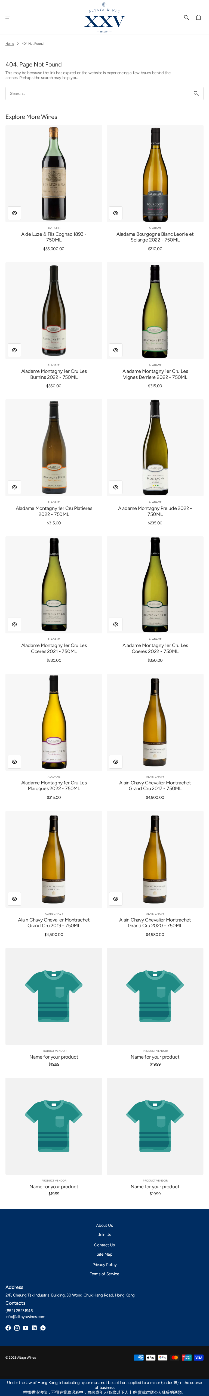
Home (9, 44)
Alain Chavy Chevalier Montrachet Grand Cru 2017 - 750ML (155, 786)
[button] (11, 17)
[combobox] (97, 93)
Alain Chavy (155, 776)
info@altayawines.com (25, 1316)
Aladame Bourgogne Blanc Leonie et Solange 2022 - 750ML (154, 237)
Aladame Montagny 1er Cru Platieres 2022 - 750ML (54, 511)
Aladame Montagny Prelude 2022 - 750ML (155, 511)
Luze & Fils (54, 228)
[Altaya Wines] (104, 17)
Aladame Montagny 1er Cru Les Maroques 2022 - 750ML (54, 786)
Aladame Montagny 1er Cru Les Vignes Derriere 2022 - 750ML (155, 374)
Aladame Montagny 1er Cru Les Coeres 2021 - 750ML (54, 648)
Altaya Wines (26, 1357)
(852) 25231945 (19, 1310)
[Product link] (53, 188)
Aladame (155, 228)
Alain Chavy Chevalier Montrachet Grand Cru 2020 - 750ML (155, 923)
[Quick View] (14, 213)
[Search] (196, 93)
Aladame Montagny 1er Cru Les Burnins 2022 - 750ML (54, 374)
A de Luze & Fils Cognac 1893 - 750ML (54, 237)
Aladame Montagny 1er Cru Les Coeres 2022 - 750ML (155, 648)
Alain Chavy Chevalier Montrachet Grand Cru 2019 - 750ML (54, 923)
